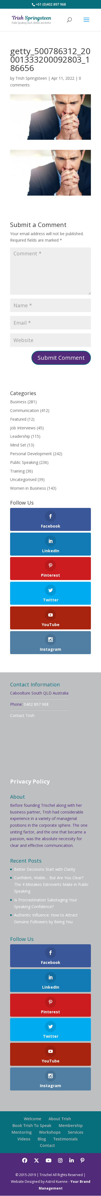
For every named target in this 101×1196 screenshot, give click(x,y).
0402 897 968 (36, 704)
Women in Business (28, 488)
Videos (23, 1139)
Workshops (50, 1132)
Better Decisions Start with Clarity (44, 869)
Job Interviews (23, 427)
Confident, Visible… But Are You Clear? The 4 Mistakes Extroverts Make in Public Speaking (51, 884)
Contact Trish (22, 715)
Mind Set (18, 445)
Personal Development (31, 453)
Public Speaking (24, 462)
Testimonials (65, 1139)
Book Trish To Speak (31, 1125)
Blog (42, 1139)
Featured (18, 419)
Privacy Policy (30, 781)
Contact (47, 1145)
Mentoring (22, 1132)
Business (18, 401)
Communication (24, 410)
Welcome (32, 1118)
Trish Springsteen (31, 78)
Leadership (20, 436)
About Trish (60, 1118)
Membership (71, 1125)
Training (17, 471)
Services (75, 1132)
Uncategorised (23, 479)
